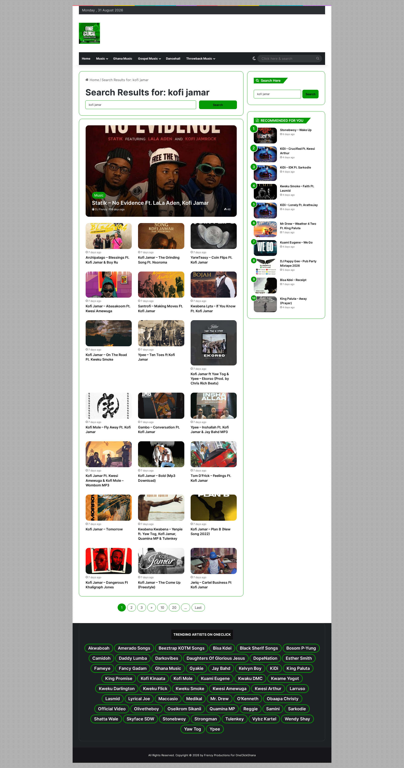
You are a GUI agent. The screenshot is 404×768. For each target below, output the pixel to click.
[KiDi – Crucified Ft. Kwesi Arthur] (265, 154)
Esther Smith (299, 658)
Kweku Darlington (117, 688)
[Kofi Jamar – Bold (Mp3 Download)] (161, 454)
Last (198, 607)
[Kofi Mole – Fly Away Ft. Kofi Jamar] (109, 406)
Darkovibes (166, 658)
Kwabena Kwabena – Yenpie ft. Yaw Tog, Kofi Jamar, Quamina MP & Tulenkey (160, 534)
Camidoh (101, 658)
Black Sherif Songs (259, 648)
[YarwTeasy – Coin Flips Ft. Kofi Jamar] (214, 236)
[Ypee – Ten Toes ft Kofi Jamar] (161, 333)
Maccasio (168, 698)
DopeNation (265, 658)
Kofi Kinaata (153, 678)
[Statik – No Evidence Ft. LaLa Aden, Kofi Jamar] (161, 171)
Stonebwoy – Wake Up (296, 130)
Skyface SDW (140, 718)
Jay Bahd (221, 668)
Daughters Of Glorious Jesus (216, 658)
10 (162, 607)
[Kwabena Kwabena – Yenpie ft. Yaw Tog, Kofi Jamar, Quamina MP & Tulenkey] (161, 508)
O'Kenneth (247, 698)
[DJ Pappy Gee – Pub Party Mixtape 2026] (265, 267)
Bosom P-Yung (301, 648)
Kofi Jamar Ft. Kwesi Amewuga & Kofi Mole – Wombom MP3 (105, 480)
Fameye (102, 668)
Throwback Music (199, 58)
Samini (273, 708)
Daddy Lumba (133, 658)
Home (86, 58)
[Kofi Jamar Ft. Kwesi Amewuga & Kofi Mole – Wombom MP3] (109, 454)
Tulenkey (234, 718)
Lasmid (112, 698)
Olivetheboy (146, 708)
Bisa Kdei (222, 648)
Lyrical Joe (139, 698)
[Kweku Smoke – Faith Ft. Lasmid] (265, 192)
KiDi (274, 668)
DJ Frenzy (101, 209)
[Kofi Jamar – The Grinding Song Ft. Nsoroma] (161, 236)
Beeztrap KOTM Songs (182, 648)
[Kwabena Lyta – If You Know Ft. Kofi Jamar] (214, 285)
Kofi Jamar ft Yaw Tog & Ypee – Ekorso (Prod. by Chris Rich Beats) (210, 378)
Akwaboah (98, 648)
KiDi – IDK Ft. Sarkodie (295, 167)
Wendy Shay (297, 718)
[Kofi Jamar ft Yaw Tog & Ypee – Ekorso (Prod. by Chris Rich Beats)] (214, 342)
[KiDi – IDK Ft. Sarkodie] (265, 173)
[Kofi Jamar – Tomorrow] (109, 508)
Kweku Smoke (190, 688)
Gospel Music (148, 58)
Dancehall (173, 58)
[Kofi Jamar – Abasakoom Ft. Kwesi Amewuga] (109, 285)
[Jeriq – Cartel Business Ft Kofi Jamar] (214, 561)
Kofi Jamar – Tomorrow (104, 529)
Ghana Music (122, 58)
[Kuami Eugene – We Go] (265, 248)
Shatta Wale (106, 718)
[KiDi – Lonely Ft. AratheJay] (265, 210)
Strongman (205, 718)
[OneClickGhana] (89, 33)
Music (100, 58)
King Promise (118, 678)
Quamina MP (222, 708)
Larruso (297, 688)
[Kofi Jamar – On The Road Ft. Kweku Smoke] (109, 333)
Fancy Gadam (133, 668)
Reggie (250, 708)
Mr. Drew (219, 698)
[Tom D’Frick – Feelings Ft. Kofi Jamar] (214, 454)
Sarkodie (297, 708)
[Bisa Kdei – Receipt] (265, 285)
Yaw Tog (192, 729)
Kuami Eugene (215, 678)
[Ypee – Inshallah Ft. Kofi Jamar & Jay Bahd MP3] (214, 406)
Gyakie (196, 668)
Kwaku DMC (250, 678)
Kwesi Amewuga (229, 688)
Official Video (112, 708)
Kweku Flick (155, 688)
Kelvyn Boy (250, 668)
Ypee (215, 729)
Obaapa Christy (283, 698)
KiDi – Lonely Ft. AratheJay (299, 205)
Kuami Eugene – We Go (296, 242)
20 (174, 607)
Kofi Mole (183, 678)
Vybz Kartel (264, 718)
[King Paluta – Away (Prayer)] (265, 304)
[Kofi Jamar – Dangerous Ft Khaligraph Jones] (109, 561)
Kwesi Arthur (268, 688)
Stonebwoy (174, 718)
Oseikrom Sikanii (184, 708)
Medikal (194, 698)
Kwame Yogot (285, 678)
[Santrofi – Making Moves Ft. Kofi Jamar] (161, 285)
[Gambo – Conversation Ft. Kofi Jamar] (161, 406)
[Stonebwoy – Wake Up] (265, 135)
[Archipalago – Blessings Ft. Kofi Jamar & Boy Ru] (109, 236)
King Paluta (298, 668)
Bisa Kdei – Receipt (293, 280)
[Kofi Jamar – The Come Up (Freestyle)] (161, 561)
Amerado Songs (134, 648)
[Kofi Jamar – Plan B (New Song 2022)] (214, 508)
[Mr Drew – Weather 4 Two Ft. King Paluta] (265, 229)
